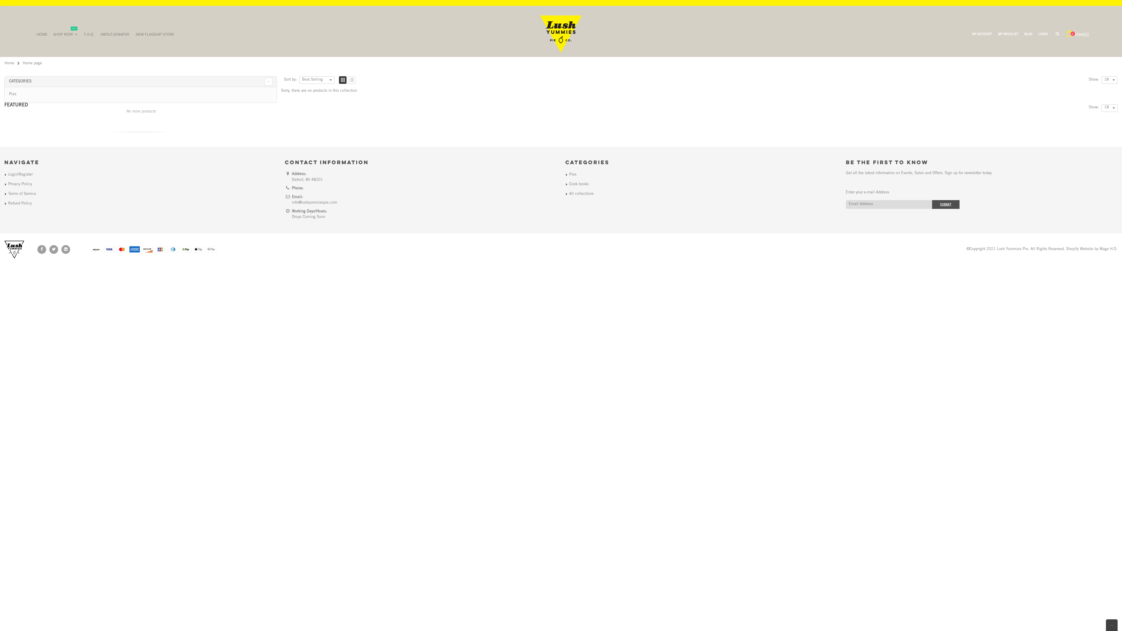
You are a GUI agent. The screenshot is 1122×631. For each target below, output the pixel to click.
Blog (1028, 34)
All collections (581, 194)
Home (9, 63)
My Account (982, 34)
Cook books (579, 184)
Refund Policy (20, 204)
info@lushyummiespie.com (314, 203)
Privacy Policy (20, 184)
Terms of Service (22, 194)
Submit (946, 204)
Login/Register (20, 175)
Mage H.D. (1109, 249)
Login (1043, 34)
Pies (12, 94)
